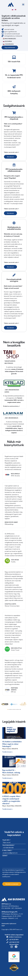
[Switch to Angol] (15, 9)
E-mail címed (7, 850)
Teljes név (6, 840)
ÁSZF (3, 925)
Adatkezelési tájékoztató (9, 923)
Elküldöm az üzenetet (11, 884)
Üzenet (4, 855)
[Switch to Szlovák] (12, 9)
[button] (23, 4)
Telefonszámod (8, 845)
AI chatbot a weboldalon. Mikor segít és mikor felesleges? (12, 743)
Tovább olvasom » (7, 752)
